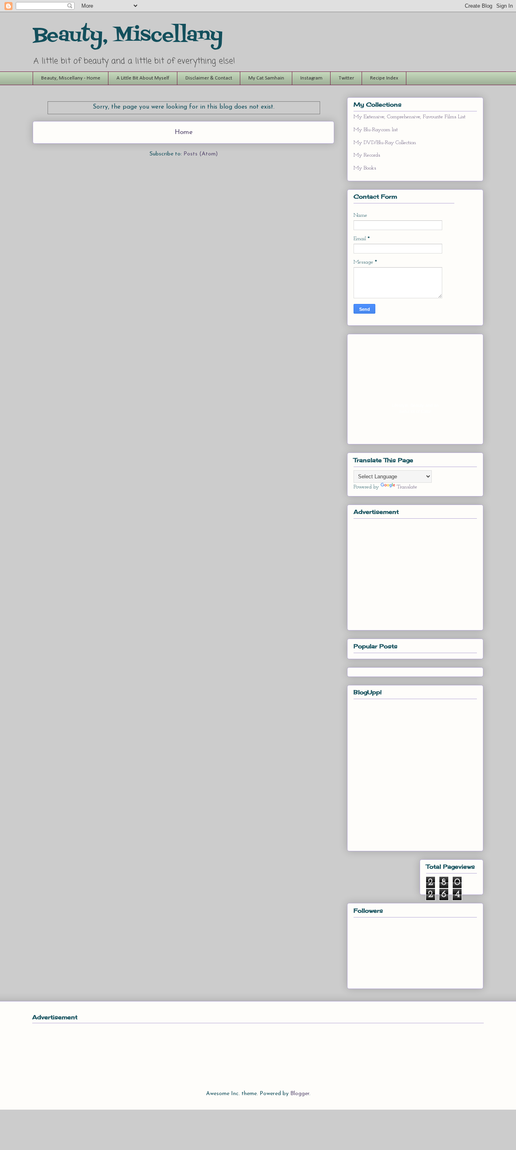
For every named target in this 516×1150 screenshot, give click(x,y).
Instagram (311, 78)
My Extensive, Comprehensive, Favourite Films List (410, 117)
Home (184, 132)
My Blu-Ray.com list (376, 130)
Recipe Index (384, 78)
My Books (365, 168)
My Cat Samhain (266, 78)
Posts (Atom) (200, 154)
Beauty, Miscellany (128, 35)
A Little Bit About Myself (143, 78)
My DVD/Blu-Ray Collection (385, 143)
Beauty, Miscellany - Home (70, 78)
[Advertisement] (414, 572)
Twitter (346, 78)
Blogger (299, 1094)
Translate (407, 487)
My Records (367, 155)
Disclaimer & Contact (208, 78)
